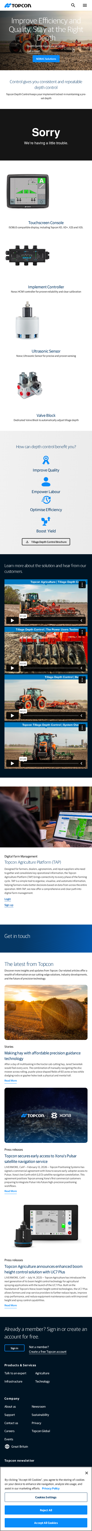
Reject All (46, 1510)
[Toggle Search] (73, 5)
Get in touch (33, 51)
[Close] (87, 1473)
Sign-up (8, 905)
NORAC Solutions (46, 58)
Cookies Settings (45, 1497)
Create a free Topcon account (48, 1351)
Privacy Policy (51, 1488)
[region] (46, 1499)
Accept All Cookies (46, 1523)
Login (7, 899)
